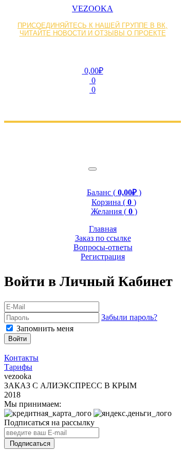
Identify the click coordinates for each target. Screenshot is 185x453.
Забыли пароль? (129, 317)
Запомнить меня (44, 328)
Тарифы (18, 367)
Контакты (21, 357)
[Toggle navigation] (92, 169)
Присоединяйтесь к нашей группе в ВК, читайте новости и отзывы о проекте (92, 29)
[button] (92, 70)
